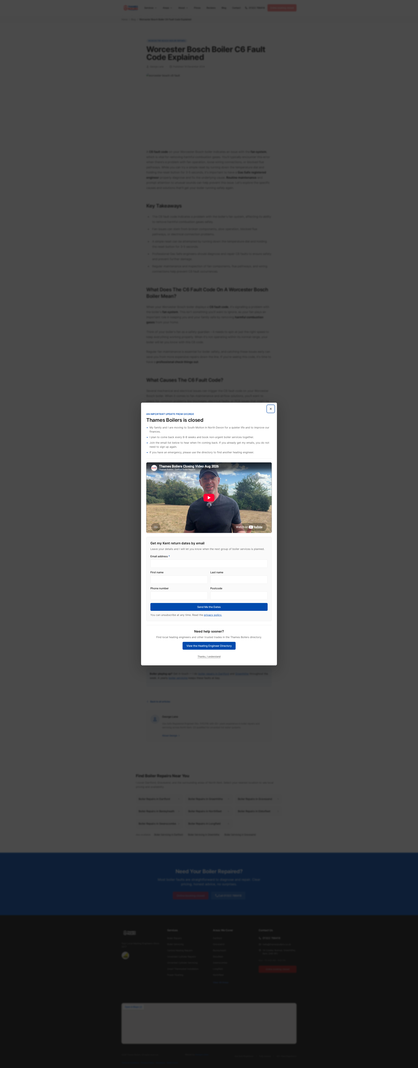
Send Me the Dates (209, 607)
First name (156, 572)
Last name (216, 572)
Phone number (159, 588)
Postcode (216, 588)
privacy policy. (213, 615)
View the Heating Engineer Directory (209, 645)
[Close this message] (270, 408)
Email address (160, 556)
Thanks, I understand (209, 656)
